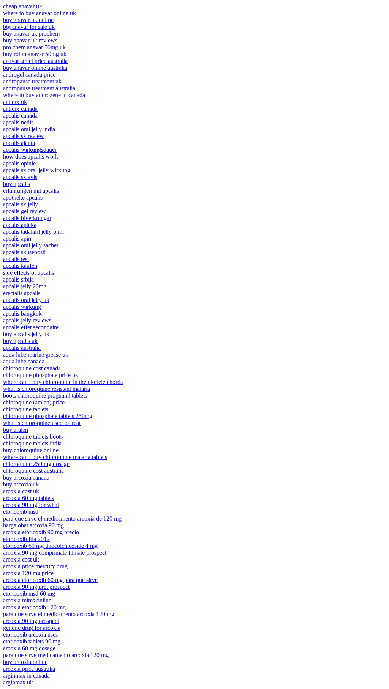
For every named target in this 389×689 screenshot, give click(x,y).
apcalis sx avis (20, 177)
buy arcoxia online (25, 662)
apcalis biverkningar (27, 218)
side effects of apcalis (28, 272)
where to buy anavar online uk (39, 13)
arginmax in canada (26, 675)
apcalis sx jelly (20, 204)
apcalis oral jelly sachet (30, 245)
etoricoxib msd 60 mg (29, 593)
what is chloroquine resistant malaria (46, 388)
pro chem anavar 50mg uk (34, 47)
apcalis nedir (18, 122)
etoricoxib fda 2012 (26, 539)
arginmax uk (18, 682)
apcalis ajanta (19, 143)
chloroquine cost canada (32, 368)
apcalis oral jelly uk (26, 300)
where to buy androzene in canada (44, 95)
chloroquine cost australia (33, 470)
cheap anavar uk (22, 6)
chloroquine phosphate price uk (40, 375)
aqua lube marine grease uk (35, 354)
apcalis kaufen (20, 266)
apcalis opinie (19, 163)
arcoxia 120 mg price (28, 573)
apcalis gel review (24, 211)
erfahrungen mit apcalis (31, 190)
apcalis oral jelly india (29, 129)
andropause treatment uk (32, 81)
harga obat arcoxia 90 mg (33, 525)
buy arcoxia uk (21, 484)
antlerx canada (20, 108)
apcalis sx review (23, 136)
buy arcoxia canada (26, 477)
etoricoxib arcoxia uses (30, 634)
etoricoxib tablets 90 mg (31, 641)
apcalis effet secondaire (31, 327)
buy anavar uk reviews (30, 40)
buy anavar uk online (28, 20)
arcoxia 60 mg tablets (28, 498)
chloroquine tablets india (32, 443)
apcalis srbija (18, 279)
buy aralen (15, 429)
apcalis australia (22, 347)
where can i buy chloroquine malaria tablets (55, 457)
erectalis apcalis (21, 293)
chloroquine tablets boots (33, 436)
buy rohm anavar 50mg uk (34, 54)
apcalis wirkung (22, 307)
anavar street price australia (35, 61)
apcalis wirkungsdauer (30, 149)
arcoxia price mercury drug (35, 566)
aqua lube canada (23, 361)
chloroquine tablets (25, 409)
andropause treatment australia (39, 88)
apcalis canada (20, 115)
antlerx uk (15, 102)
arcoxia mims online (27, 600)
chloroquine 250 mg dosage (36, 464)
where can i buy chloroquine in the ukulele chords (63, 382)
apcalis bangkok (22, 313)
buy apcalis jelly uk (26, 334)
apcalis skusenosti (24, 252)
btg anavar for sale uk (29, 27)
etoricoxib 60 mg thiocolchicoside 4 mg (50, 546)
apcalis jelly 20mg (24, 286)
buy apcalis (16, 184)
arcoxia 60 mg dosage (29, 648)
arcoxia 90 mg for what (31, 505)
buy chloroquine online (31, 450)
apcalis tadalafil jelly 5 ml (33, 231)
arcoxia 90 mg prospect (31, 621)
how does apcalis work (30, 156)
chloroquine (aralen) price (34, 402)
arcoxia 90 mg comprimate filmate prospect (54, 552)
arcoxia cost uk (21, 491)
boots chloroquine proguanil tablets (45, 395)
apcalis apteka (19, 225)
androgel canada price (29, 74)
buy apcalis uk (20, 341)
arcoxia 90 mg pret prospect (36, 587)
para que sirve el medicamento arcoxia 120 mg (58, 614)
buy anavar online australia (35, 67)
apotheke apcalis (23, 197)
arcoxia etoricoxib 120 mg (34, 607)
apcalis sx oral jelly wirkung (36, 170)
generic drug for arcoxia (31, 628)
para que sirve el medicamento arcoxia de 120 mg (62, 518)
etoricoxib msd (20, 511)
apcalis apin (17, 238)
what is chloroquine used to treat (42, 423)
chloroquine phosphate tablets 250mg (47, 416)
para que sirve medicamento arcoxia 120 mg (56, 655)
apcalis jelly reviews (27, 320)
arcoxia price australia (29, 668)
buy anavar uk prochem (31, 33)
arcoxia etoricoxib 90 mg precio (41, 532)
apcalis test (16, 259)
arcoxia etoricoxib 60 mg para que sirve (50, 580)
